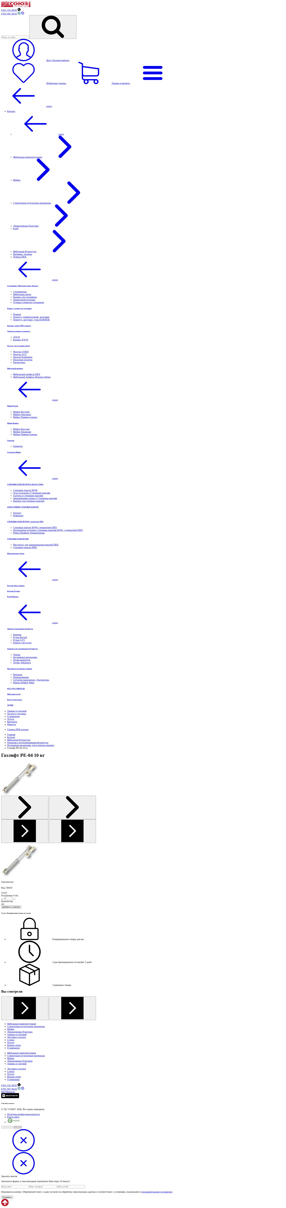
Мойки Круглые (21, 412)
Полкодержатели (21, 660)
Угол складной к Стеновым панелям (31, 493)
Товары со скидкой (17, 711)
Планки (17, 314)
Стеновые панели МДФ (25, 490)
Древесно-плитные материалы (18, 331)
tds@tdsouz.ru (8, 1091)
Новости (11, 724)
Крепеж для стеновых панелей (28, 501)
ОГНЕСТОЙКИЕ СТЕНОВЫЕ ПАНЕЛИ (22, 507)
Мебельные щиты (22, 294)
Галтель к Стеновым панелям (28, 495)
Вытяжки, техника (22, 254)
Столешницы (20, 291)
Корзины (17, 674)
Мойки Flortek (12, 406)
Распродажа (19, 362)
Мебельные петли (13, 694)
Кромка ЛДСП (20, 340)
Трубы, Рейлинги (22, 662)
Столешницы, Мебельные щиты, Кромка (22, 286)
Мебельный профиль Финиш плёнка (31, 377)
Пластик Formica (13, 591)
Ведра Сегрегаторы (14, 700)
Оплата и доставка (16, 713)
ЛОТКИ (10, 705)
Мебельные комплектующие (28, 157)
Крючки (17, 634)
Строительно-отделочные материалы (32, 203)
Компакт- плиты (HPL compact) (19, 326)
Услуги (10, 719)
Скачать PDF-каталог (18, 729)
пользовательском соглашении (156, 1192)
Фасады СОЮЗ (21, 351)
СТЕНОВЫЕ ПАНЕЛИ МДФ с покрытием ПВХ (25, 521)
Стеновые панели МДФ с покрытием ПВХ (35, 527)
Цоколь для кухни (22, 642)
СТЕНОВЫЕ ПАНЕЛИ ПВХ (18, 539)
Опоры (16, 654)
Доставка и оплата (16, 1037)
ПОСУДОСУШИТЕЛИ (16, 689)
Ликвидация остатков (24, 299)
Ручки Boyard (20, 637)
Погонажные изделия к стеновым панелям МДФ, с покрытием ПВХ (48, 530)
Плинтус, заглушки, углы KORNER (31, 319)
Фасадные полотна (22, 359)
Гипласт (17, 513)
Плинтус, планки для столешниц (19, 308)
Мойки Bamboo (13, 423)
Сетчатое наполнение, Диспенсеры (31, 680)
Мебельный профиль (15, 368)
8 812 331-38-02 (9, 10)
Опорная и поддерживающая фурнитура (22, 649)
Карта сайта (13, 1117)
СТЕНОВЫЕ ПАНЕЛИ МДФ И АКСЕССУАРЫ (25, 484)
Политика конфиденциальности (23, 1114)
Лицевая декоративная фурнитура (20, 629)
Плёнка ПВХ (20, 257)
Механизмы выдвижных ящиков (19, 669)
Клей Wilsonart (12, 597)
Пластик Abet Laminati (15, 586)
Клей (15, 228)
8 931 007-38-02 (9, 14)
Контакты (12, 721)
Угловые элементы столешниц (28, 302)
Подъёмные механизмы (25, 657)
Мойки (17, 180)
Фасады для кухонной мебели (18, 346)
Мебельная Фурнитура (25, 251)
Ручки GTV (19, 640)
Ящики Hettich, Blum (23, 682)
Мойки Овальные (22, 414)
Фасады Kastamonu (22, 357)
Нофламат (18, 515)
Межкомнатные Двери (15, 553)
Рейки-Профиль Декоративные (29, 533)
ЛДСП (16, 337)
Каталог (11, 111)
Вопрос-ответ (14, 1045)
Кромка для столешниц (25, 297)
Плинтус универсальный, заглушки (31, 317)
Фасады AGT (20, 354)
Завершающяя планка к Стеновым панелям (35, 498)
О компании (13, 716)
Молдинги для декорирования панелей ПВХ (36, 544)
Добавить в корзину (11, 907)
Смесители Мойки (14, 452)
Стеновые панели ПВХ (25, 547)
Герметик (10, 440)
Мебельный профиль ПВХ (26, 374)
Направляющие (21, 677)
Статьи (10, 1040)
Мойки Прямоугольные (25, 417)
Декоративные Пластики (26, 226)
